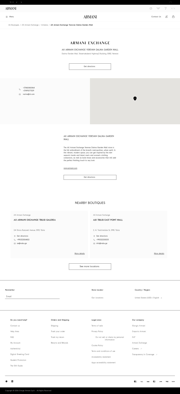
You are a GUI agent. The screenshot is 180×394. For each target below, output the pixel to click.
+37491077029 (28, 91)
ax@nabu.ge (22, 243)
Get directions (89, 177)
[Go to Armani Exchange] (173, 8)
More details (80, 253)
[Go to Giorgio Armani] (151, 8)
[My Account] (166, 16)
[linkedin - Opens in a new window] (12, 381)
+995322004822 (23, 240)
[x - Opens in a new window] (6, 381)
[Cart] (173, 16)
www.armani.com (70, 168)
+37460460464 (29, 88)
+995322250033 (102, 240)
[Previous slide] (16, 2)
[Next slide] (21, 2)
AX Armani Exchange (30, 25)
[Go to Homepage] (90, 16)
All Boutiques (13, 25)
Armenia (44, 25)
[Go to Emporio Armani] (158, 8)
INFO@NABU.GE (101, 243)
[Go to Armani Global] (10, 8)
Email (8, 297)
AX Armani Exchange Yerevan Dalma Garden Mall (72, 25)
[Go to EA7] (165, 8)
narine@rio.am (29, 94)
